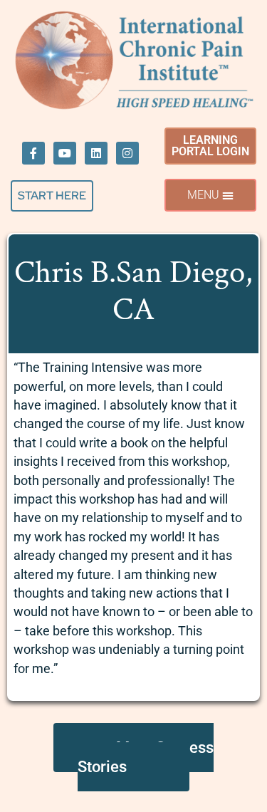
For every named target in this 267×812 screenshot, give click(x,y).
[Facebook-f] (33, 153)
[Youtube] (64, 153)
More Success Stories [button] (146, 757)
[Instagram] (127, 153)
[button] (210, 195)
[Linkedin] (96, 153)
